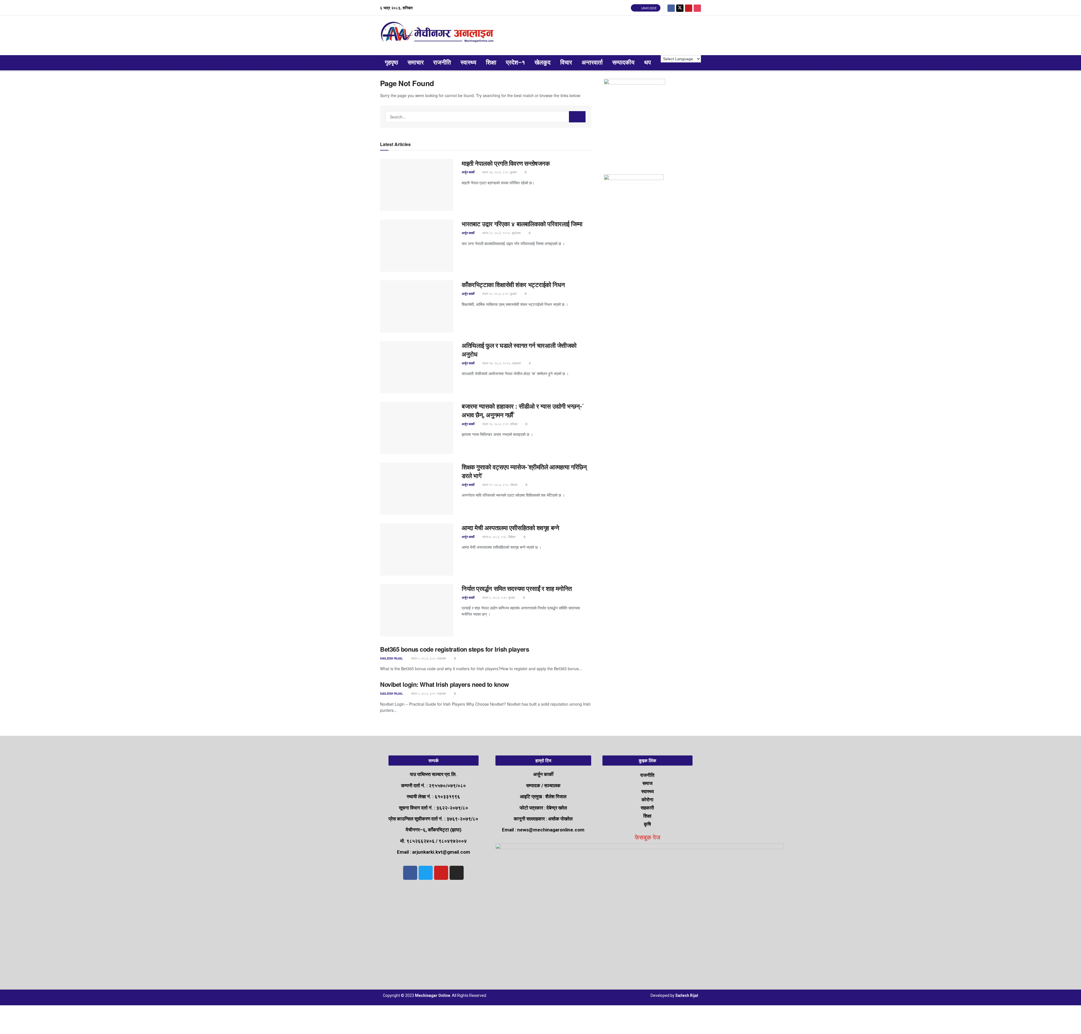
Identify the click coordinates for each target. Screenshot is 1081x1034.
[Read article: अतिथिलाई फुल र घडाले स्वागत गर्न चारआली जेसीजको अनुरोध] (416, 367)
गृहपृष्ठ (391, 62)
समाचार (416, 62)
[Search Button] (577, 116)
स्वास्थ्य (468, 62)
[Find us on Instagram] (697, 7)
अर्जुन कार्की (468, 172)
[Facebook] (410, 873)
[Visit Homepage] (438, 35)
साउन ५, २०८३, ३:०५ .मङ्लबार (428, 658)
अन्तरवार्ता (592, 62)
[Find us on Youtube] (688, 7)
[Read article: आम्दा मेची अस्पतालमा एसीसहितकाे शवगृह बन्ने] (416, 549)
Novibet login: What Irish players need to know (444, 684)
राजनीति (442, 62)
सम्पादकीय (623, 62)
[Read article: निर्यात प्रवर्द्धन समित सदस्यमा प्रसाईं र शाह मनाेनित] (416, 610)
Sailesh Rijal (391, 658)
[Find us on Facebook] (671, 7)
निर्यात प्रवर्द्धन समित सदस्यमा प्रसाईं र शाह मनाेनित (517, 588)
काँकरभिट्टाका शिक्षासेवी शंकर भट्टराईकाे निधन (513, 284)
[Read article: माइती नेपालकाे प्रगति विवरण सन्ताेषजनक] (416, 185)
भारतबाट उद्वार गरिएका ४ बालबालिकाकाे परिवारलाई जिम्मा (522, 223)
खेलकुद (543, 62)
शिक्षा (491, 62)
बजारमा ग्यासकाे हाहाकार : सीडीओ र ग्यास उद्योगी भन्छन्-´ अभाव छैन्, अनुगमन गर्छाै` (523, 410)
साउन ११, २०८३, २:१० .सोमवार (499, 484)
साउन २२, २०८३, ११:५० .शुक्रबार (501, 232)
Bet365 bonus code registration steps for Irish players (454, 649)
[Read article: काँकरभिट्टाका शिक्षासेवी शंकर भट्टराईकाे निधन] (416, 306)
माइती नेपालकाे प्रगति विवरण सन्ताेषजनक (506, 163)
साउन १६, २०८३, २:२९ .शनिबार (499, 423)
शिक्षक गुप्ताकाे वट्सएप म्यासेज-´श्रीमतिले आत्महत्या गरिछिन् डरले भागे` (524, 471)
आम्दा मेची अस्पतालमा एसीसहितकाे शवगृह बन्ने (510, 527)
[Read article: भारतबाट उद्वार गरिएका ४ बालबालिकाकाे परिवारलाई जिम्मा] (416, 245)
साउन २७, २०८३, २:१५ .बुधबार (499, 172)
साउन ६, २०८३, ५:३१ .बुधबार (498, 597)
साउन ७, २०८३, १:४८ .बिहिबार (498, 536)
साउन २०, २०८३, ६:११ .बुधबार (499, 293)
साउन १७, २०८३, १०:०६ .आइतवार (501, 363)
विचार (566, 62)
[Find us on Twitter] (680, 7)
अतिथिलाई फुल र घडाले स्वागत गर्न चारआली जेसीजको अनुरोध (519, 349)
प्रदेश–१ (515, 62)
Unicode (648, 8)
